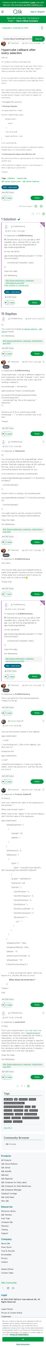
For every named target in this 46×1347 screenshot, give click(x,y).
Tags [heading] (7, 1093)
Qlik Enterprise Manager (11, 1190)
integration (16, 1118)
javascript (8, 1110)
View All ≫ (8, 1128)
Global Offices (7, 1269)
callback (11, 178)
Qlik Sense (5, 1167)
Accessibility (6, 1254)
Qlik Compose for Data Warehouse (16, 1186)
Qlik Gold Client (7, 1197)
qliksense (33, 1110)
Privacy (4, 1258)
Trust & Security (8, 1251)
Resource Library (8, 1211)
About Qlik (5, 1243)
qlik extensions (30, 1114)
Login (32, 2)
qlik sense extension (31, 1118)
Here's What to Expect (27, 21)
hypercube (22, 178)
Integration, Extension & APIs (15, 28)
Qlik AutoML (6, 1171)
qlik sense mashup (31, 181)
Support (4, 1233)
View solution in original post (16, 285)
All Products (6, 1160)
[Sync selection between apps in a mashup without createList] (37, 206)
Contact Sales (7, 1273)
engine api (18, 1122)
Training (4, 1229)
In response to (18, 235)
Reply (37, 198)
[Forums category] (5, 1144)
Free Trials (5, 1218)
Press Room (6, 1247)
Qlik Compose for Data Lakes (14, 1182)
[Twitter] (3, 1288)
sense (27, 1107)
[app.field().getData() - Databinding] (41, 206)
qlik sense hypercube (11, 181)
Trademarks (6, 1316)
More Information (23, 1344)
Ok (23, 1339)
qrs (26, 1110)
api (16, 1099)
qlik (33, 1107)
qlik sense (8, 1099)
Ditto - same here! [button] (10, 187)
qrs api (7, 1118)
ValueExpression (33, 1033)
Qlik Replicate (7, 1179)
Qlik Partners (6, 1215)
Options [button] (42, 28)
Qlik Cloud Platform (9, 1164)
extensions (18, 1110)
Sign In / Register (38, 12)
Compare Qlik (7, 1222)
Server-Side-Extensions (13, 1107)
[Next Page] (43, 214)
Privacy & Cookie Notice (11, 1313)
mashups (7, 1122)
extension (23, 1099)
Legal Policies (7, 1309)
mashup (32, 1099)
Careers (4, 1262)
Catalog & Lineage (9, 1193)
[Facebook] (13, 1288)
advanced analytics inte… (14, 1103)
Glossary (5, 1226)
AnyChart (18, 1114)
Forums (12, 1144)
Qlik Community (9, 1283)
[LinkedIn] (8, 1288)
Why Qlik (5, 1201)
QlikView (4, 1175)
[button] (43, 43)
